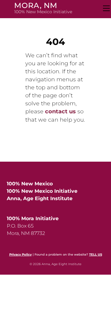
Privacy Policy (20, 254)
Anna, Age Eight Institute (39, 198)
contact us (60, 111)
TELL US (95, 254)
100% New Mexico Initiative (42, 191)
